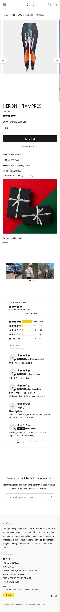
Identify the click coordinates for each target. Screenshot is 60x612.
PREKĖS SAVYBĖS (11, 159)
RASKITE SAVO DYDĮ (12, 170)
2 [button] (24, 441)
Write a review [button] (30, 313)
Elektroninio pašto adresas (18, 493)
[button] (9, 115)
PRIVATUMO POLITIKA (14, 574)
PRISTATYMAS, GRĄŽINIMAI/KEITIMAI (21, 570)
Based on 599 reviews (19, 309)
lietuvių (7, 595)
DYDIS (6, 121)
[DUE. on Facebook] (52, 596)
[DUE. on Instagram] (56, 596)
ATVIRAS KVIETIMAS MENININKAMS (20, 589)
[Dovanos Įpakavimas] (30, 206)
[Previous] (3, 60)
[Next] (57, 60)
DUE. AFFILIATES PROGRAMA (17, 578)
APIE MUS (7, 559)
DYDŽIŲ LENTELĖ (18, 121)
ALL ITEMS (17, 15)
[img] (23, 355)
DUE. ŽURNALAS (11, 563)
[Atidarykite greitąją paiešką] (50, 4)
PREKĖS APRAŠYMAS (13, 154)
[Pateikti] (51, 497)
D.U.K (5, 585)
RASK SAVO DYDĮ (11, 582)
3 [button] (30, 441)
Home (5, 15)
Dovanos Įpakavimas (12, 238)
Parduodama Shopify (37, 604)
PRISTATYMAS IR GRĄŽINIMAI (16, 165)
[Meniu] (5, 4)
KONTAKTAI (8, 566)
